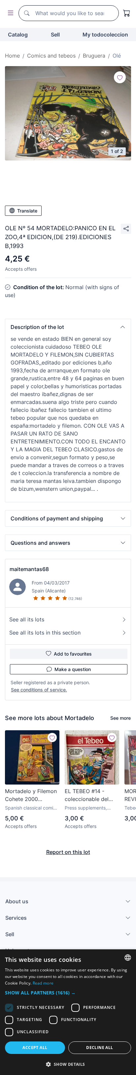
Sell (55, 34)
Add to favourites (73, 654)
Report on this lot (68, 852)
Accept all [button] (34, 1047)
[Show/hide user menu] (9, 13)
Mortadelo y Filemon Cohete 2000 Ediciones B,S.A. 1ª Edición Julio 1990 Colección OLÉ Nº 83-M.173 (31, 795)
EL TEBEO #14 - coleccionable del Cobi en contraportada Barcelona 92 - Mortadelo (87, 795)
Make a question (72, 669)
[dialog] (68, 1012)
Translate (27, 210)
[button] (68, 327)
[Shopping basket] (127, 13)
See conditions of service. (39, 689)
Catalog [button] (18, 34)
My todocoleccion (105, 34)
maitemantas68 (29, 569)
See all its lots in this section (45, 632)
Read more (43, 983)
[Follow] (120, 77)
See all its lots (26, 619)
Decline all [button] (99, 1047)
